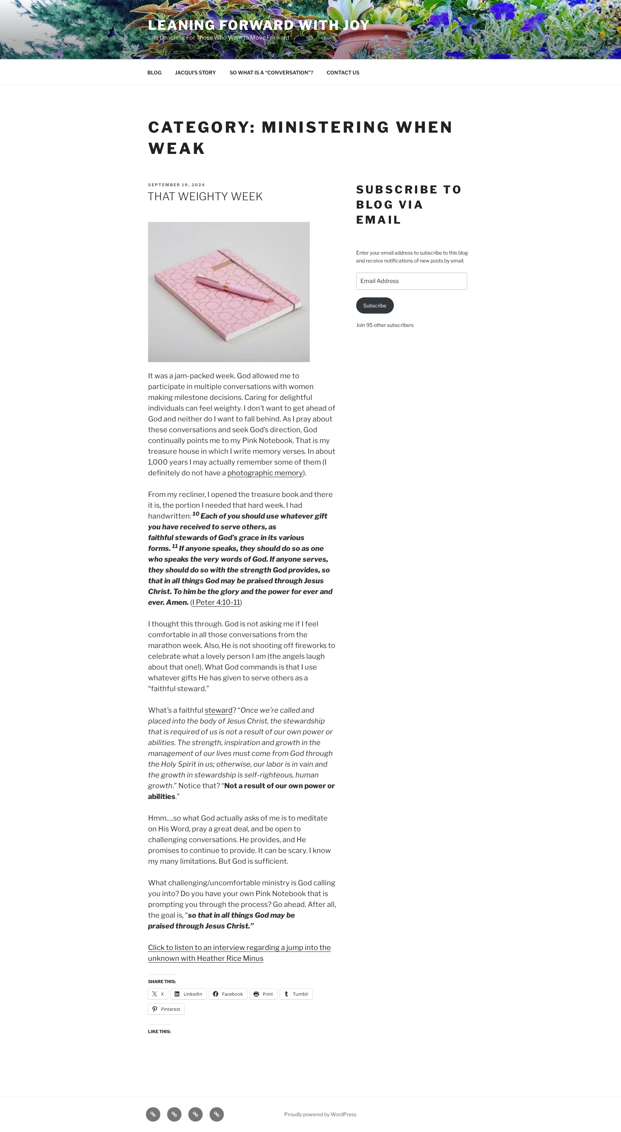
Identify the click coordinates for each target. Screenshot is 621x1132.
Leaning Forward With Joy (259, 25)
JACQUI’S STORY (195, 72)
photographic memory (265, 473)
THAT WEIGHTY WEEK (205, 196)
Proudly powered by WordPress (320, 1114)
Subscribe (374, 305)
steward (219, 710)
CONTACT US (343, 72)
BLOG (154, 72)
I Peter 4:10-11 (216, 602)
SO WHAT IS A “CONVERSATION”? (271, 72)
